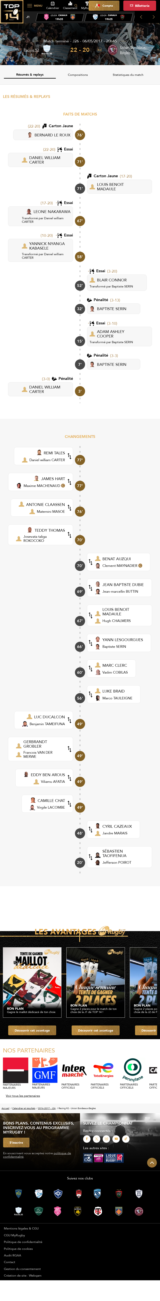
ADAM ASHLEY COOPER (110, 333)
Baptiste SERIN (122, 286)
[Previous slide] (141, 17)
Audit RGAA (12, 1255)
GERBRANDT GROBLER (35, 743)
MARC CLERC (114, 665)
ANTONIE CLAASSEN (45, 504)
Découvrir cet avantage (32, 1030)
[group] (60, 17)
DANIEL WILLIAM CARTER (44, 159)
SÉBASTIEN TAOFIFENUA (114, 853)
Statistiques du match (128, 74)
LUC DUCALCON (49, 717)
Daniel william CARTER (47, 460)
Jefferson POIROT (116, 862)
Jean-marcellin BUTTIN (120, 591)
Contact (9, 1262)
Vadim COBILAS (115, 672)
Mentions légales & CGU (21, 1228)
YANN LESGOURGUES (122, 639)
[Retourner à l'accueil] (11, 14)
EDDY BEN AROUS (48, 774)
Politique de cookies (18, 1248)
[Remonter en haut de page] (152, 1163)
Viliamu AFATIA (53, 781)
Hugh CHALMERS (116, 621)
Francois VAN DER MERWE (37, 754)
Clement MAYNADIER (119, 566)
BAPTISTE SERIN (111, 308)
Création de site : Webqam (23, 1275)
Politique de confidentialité (23, 1241)
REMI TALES (54, 453)
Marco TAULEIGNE (117, 698)
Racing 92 (31, 50)
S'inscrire (16, 1142)
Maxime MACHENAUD (42, 486)
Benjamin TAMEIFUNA (47, 724)
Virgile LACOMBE (51, 807)
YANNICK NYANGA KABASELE (47, 245)
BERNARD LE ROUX (52, 135)
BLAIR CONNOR (112, 280)
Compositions (78, 74)
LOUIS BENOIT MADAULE (110, 186)
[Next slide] (153, 17)
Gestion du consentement (22, 1269)
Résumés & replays (30, 74)
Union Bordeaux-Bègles (133, 50)
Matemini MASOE (51, 511)
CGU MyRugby (14, 1235)
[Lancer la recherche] (76, 6)
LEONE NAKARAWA (52, 211)
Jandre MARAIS (114, 833)
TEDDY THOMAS (50, 530)
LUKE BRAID (113, 691)
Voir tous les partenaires (23, 1095)
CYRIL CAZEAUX (117, 826)
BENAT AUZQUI (116, 559)
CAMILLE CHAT (51, 800)
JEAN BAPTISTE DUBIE (123, 584)
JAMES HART (53, 478)
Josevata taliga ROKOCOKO (35, 538)
